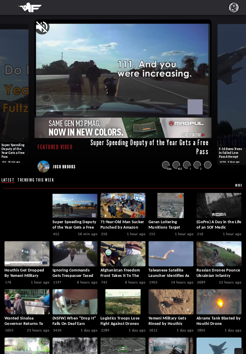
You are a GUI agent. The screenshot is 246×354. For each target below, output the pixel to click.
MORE (238, 185)
